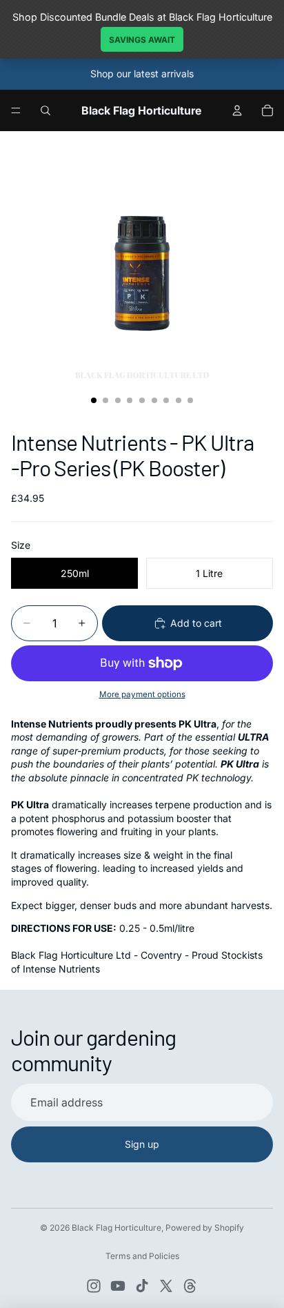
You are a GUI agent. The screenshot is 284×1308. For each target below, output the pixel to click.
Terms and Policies (142, 1256)
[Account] (237, 110)
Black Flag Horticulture (116, 1227)
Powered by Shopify (204, 1227)
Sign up (142, 1144)
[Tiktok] (142, 1286)
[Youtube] (118, 1286)
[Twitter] (166, 1286)
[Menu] (16, 110)
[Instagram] (93, 1286)
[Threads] (190, 1286)
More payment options (142, 694)
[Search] (45, 110)
